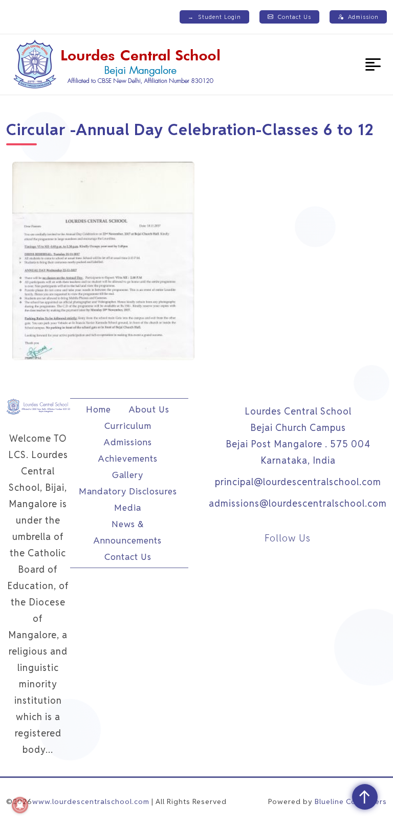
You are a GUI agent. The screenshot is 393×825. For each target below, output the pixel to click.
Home (98, 409)
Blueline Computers (351, 801)
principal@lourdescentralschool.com (298, 482)
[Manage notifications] (20, 805)
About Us (149, 409)
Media (127, 507)
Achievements (128, 458)
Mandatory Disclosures (128, 491)
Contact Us (294, 16)
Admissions (128, 442)
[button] (373, 64)
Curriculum (127, 425)
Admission (363, 16)
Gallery (127, 475)
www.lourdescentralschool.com (90, 801)
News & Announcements (128, 532)
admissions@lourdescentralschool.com (298, 503)
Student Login (214, 16)
